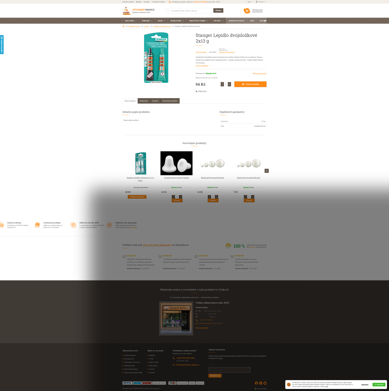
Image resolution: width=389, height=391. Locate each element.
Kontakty (147, 2)
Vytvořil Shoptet (262, 388)
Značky (151, 369)
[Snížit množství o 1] (222, 84)
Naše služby (153, 366)
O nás (151, 359)
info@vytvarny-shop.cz (187, 365)
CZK (249, 2)
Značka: (201, 52)
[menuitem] (130, 20)
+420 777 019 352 (185, 358)
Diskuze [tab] (155, 101)
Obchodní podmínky (130, 369)
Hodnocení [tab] (144, 101)
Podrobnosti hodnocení (227, 52)
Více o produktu (202, 66)
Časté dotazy (153, 362)
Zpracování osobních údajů (133, 372)
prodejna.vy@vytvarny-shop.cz (211, 323)
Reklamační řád (129, 366)
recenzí (252, 247)
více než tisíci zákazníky (157, 245)
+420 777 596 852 (206, 320)
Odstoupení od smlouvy (132, 362)
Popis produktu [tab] (130, 101)
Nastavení (365, 385)
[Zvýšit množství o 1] (229, 84)
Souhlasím (380, 384)
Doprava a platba (128, 2)
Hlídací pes (202, 91)
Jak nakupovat (129, 359)
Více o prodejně (202, 328)
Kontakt (152, 372)
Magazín (139, 2)
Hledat (218, 10)
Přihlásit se (215, 376)
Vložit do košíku (252, 84)
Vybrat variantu (137, 197)
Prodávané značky (158, 2)
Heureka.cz (133, 227)
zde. (326, 386)
